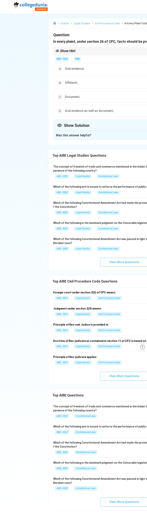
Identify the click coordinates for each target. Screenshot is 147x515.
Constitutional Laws (108, 176)
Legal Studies (83, 176)
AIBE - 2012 (62, 59)
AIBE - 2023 (62, 176)
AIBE (77, 59)
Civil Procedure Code (109, 298)
